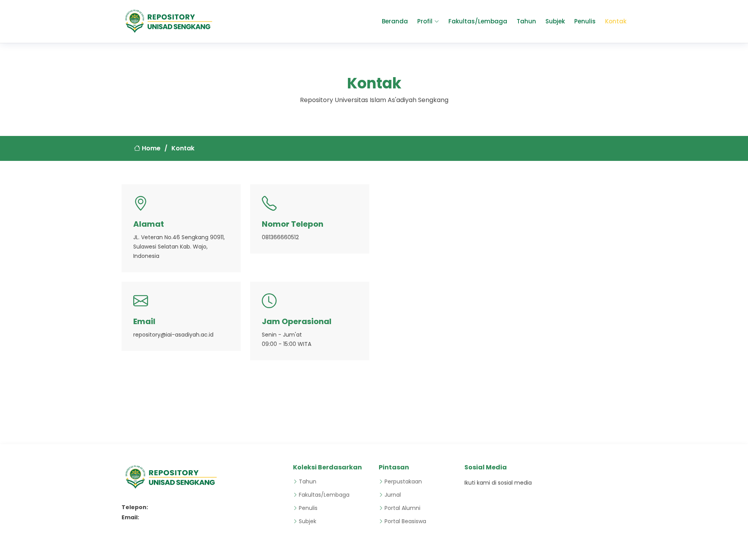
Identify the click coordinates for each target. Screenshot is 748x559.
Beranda (395, 21)
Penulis (585, 21)
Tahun (526, 21)
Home (150, 148)
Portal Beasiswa (405, 521)
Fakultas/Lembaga (477, 21)
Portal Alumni (402, 508)
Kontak (615, 21)
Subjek (555, 21)
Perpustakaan (403, 481)
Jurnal (393, 494)
